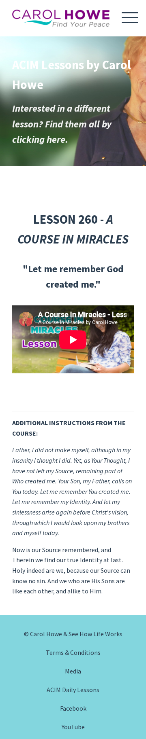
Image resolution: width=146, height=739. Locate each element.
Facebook (73, 708)
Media (73, 671)
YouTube (73, 727)
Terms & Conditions (73, 652)
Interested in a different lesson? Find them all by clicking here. (62, 124)
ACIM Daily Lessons (73, 690)
